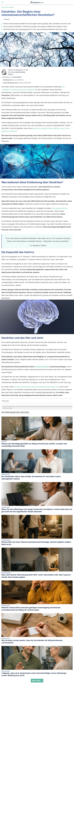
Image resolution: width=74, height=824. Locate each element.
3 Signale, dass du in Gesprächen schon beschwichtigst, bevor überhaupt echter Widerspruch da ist (33, 674)
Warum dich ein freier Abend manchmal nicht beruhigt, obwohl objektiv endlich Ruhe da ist (36, 543)
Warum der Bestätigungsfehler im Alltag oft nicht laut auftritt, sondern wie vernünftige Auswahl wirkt (34, 445)
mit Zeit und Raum (41, 367)
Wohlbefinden (6, 540)
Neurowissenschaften (7, 7)
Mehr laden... (37, 681)
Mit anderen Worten (59, 208)
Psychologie (5, 474)
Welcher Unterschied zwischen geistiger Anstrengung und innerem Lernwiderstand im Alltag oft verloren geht (30, 608)
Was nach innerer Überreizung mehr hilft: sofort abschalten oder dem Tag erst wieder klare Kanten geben (35, 576)
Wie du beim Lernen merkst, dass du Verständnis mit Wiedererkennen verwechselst (32, 641)
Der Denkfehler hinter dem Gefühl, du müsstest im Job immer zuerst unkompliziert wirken (31, 477)
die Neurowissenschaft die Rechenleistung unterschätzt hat (36, 387)
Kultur (3, 441)
